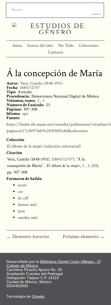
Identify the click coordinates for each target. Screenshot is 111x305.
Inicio (17, 45)
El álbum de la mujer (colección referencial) (44, 146)
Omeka (38, 296)
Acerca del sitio (40, 45)
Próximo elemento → (84, 236)
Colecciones (89, 45)
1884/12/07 (30, 88)
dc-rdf (23, 198)
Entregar (95, 9)
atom (22, 185)
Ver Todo (66, 45)
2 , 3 (40, 100)
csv (20, 192)
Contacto (55, 52)
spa (25, 113)
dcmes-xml (27, 204)
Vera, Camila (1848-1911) (41, 83)
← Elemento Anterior (27, 236)
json (21, 211)
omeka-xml (27, 217)
